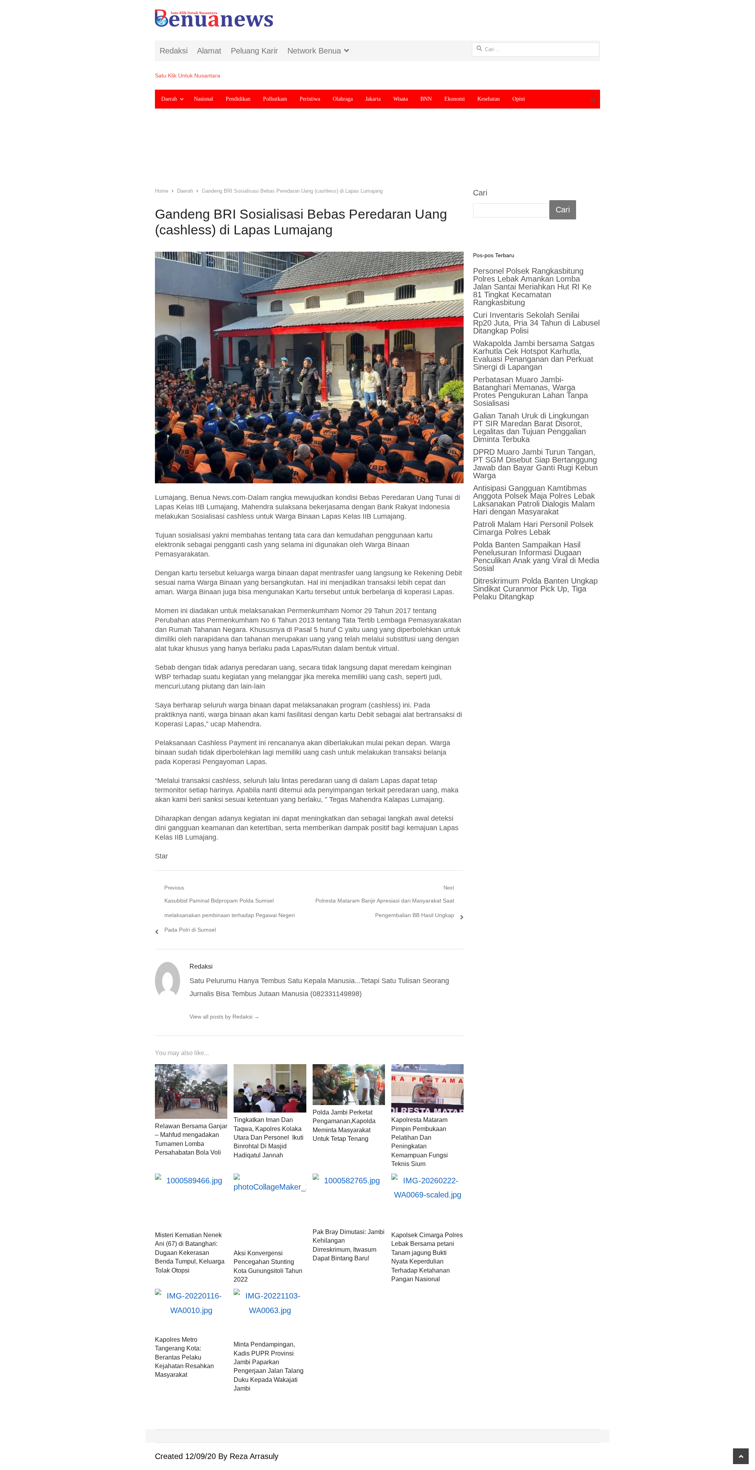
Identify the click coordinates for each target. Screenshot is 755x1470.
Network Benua (314, 50)
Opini (518, 99)
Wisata (400, 99)
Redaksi (174, 50)
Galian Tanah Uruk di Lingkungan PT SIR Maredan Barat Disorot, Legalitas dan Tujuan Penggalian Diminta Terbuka (531, 427)
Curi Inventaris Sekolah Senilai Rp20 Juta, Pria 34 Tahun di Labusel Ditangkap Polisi (536, 323)
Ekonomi (454, 99)
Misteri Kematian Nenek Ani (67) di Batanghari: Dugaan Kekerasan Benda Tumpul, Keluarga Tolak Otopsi (190, 1253)
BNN (426, 99)
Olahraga (343, 99)
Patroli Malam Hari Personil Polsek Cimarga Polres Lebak (533, 528)
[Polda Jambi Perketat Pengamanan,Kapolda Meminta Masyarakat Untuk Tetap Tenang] (349, 1084)
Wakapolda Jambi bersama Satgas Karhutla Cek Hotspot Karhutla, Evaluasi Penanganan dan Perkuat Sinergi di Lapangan (534, 355)
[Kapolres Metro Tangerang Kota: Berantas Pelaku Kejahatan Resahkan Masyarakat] (191, 1310)
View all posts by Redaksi (225, 1016)
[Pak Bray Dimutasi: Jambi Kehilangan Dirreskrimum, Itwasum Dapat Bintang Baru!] (349, 1199)
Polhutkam (275, 99)
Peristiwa (310, 99)
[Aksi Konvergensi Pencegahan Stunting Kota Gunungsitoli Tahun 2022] (270, 1209)
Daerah (169, 99)
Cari (480, 192)
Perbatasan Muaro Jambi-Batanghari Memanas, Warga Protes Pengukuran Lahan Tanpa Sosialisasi (530, 391)
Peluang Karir (254, 50)
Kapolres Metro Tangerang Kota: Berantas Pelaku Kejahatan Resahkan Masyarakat (184, 1357)
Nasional (203, 99)
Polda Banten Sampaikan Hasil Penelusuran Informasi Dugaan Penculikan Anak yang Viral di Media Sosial (536, 556)
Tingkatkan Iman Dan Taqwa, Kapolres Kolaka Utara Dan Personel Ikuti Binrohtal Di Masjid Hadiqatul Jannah (269, 1137)
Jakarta (373, 99)
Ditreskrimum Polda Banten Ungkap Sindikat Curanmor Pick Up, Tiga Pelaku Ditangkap (535, 589)
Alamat (209, 50)
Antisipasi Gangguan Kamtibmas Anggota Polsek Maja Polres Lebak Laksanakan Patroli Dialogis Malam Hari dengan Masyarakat (534, 500)
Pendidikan (238, 99)
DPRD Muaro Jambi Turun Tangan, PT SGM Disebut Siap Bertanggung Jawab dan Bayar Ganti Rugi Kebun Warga (535, 464)
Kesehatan (488, 99)
